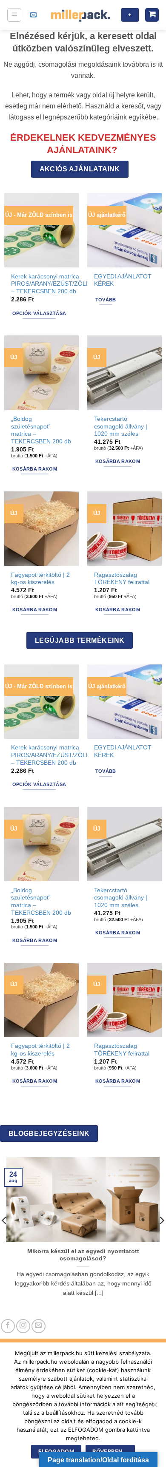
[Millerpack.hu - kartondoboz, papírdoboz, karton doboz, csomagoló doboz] (80, 15)
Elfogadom (56, 1451)
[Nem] (154, 1407)
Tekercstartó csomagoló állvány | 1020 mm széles (120, 426)
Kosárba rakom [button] (34, 468)
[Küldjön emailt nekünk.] (38, 1326)
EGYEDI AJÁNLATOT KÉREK (123, 280)
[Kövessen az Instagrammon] (23, 1326)
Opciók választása (39, 313)
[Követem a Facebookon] (8, 1326)
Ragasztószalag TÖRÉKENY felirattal (121, 579)
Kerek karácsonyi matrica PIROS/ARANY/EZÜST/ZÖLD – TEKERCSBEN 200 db (50, 284)
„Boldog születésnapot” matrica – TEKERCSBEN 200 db (41, 430)
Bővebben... (110, 1451)
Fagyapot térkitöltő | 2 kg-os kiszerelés (40, 579)
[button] (14, 15)
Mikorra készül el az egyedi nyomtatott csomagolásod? (83, 1255)
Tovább (105, 299)
